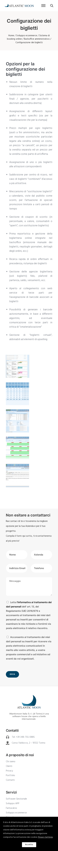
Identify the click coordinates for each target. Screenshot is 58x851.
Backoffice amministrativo (37, 39)
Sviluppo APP (12, 803)
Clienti (9, 766)
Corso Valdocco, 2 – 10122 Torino (28, 743)
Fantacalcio (11, 808)
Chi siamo (10, 761)
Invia (12, 674)
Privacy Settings (45, 837)
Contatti (10, 780)
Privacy (9, 771)
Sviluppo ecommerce (26, 35)
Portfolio (10, 775)
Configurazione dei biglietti (29, 42)
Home (11, 35)
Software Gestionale (16, 799)
